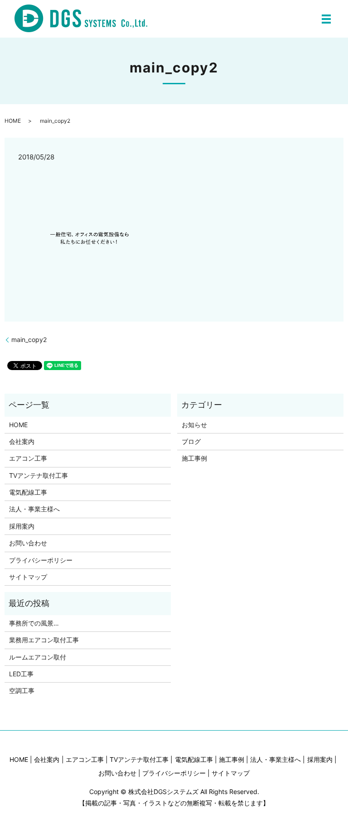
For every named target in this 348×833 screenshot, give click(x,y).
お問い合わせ (28, 543)
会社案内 (21, 441)
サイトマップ (28, 577)
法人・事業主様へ (34, 509)
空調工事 (21, 690)
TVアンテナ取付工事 (38, 475)
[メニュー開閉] (326, 19)
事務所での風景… (34, 623)
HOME (13, 120)
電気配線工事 (28, 492)
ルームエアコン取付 (37, 657)
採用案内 (21, 526)
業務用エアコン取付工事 (44, 640)
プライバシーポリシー (40, 560)
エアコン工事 (28, 458)
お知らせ (194, 425)
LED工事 (21, 674)
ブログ (191, 441)
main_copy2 (29, 339)
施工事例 (194, 458)
